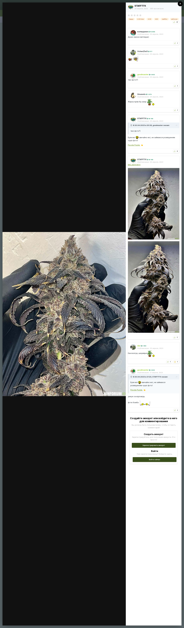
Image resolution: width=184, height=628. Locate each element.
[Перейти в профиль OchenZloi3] (133, 52)
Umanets (141, 94)
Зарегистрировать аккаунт (153, 445)
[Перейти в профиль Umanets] (133, 95)
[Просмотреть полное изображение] (121, 7)
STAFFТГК (140, 5)
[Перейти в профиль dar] (133, 347)
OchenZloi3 (142, 51)
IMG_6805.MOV (134, 165)
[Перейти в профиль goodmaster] (133, 75)
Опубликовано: (150, 34)
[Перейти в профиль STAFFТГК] (130, 7)
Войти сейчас (154, 459)
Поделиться (114, 621)
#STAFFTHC (21, 9)
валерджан (142, 31)
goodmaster (158, 125)
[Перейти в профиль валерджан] (133, 33)
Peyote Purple (134, 145)
